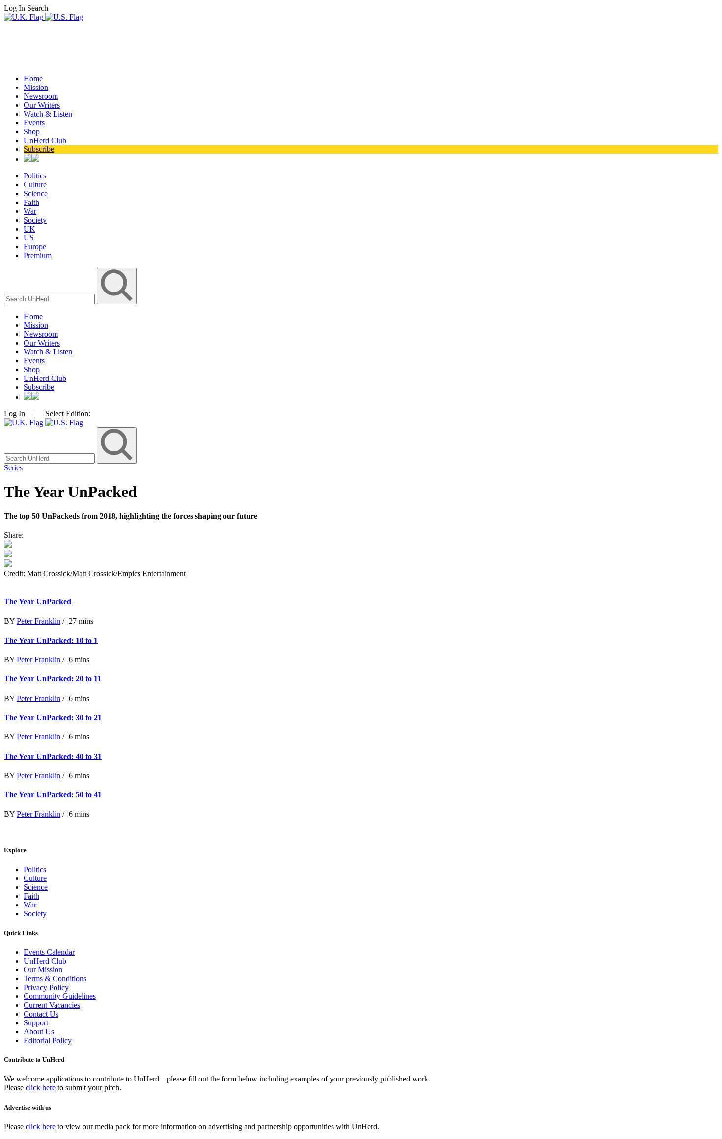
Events (34, 122)
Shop (32, 131)
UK (29, 229)
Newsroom (41, 96)
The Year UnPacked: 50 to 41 (53, 794)
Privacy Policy (46, 987)
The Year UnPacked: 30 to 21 (53, 717)
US (29, 238)
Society (35, 220)
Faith (31, 202)
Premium (38, 255)
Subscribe (39, 149)
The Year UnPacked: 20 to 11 (52, 678)
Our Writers (42, 105)
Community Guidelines (60, 996)
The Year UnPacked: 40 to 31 (53, 756)
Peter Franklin (38, 621)
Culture (35, 184)
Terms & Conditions (55, 978)
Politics (35, 176)
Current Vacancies (52, 1005)
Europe (35, 246)
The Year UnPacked (37, 601)
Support (36, 1023)
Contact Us (41, 1014)
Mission (36, 87)
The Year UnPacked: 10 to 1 (51, 640)
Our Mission (43, 969)
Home (33, 78)
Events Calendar (49, 952)
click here (41, 1087)
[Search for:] (50, 298)
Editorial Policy (48, 1040)
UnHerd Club (45, 140)
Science (36, 193)
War (30, 211)
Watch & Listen (48, 114)
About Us (39, 1031)
